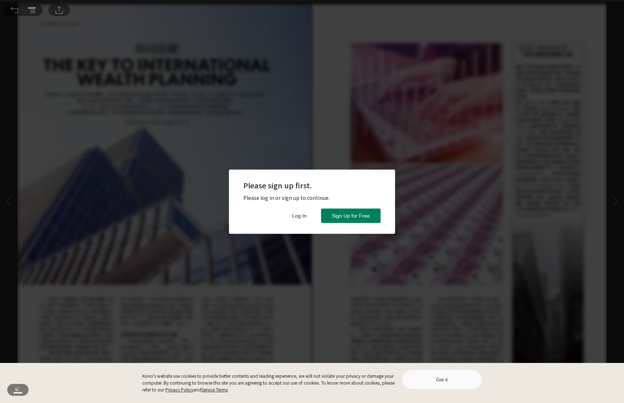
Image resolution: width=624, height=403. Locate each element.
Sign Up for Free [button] (351, 216)
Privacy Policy (179, 389)
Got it (442, 379)
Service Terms (214, 389)
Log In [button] (299, 216)
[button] (14, 10)
